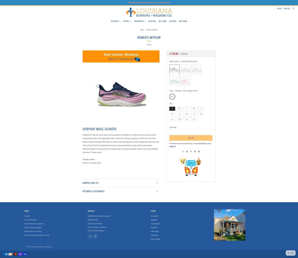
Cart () (287, 8)
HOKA (149, 44)
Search (27, 216)
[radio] (174, 69)
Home (142, 30)
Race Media (183, 21)
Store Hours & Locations (34, 224)
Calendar (172, 21)
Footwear (114, 21)
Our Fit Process (30, 220)
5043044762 (93, 220)
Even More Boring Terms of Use (37, 235)
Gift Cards (163, 21)
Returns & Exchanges (32, 227)
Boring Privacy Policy (33, 231)
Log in (279, 8)
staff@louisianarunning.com (99, 216)
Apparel (126, 21)
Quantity (172, 127)
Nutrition (152, 21)
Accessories (139, 21)
